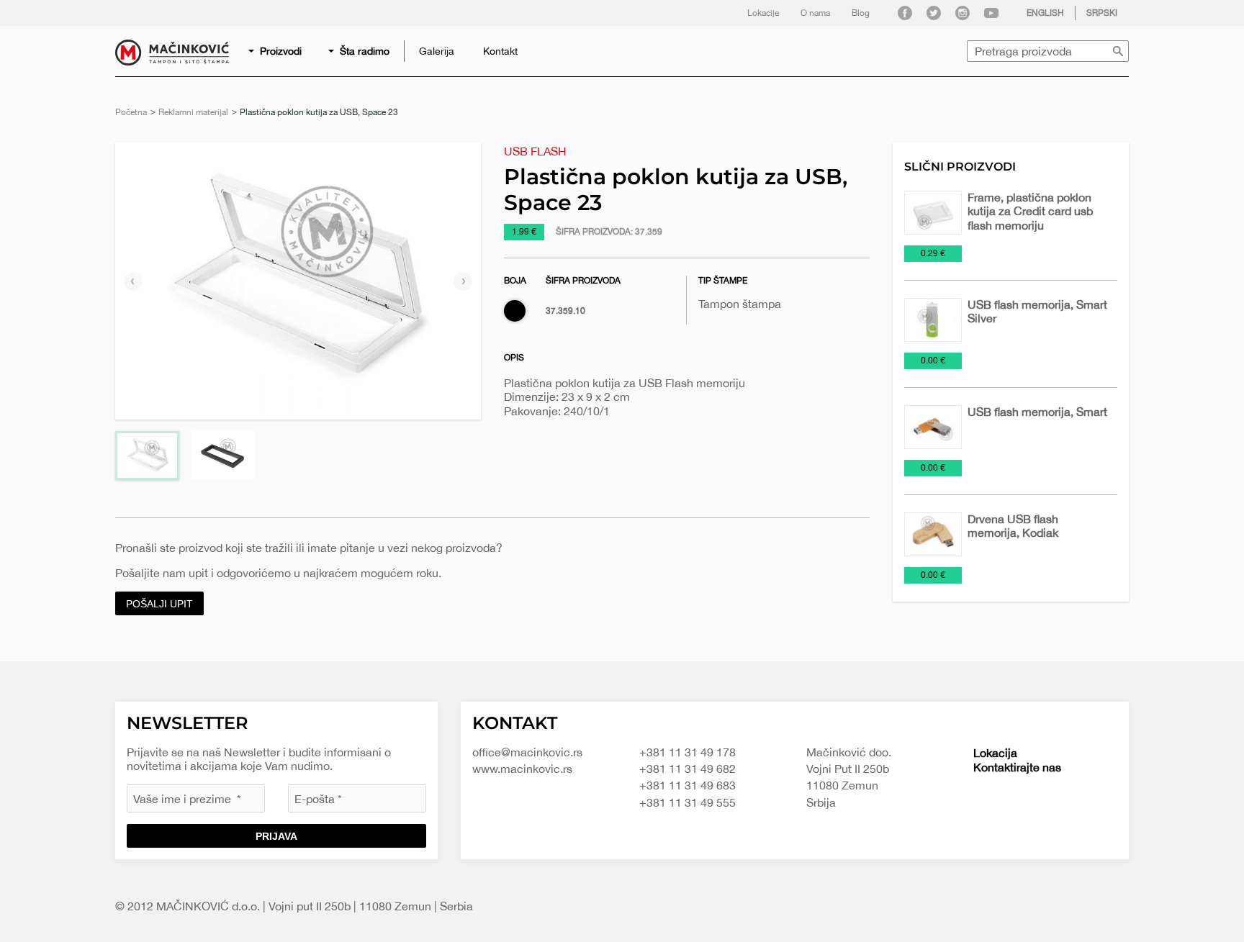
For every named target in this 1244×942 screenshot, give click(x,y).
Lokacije (763, 13)
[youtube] (991, 13)
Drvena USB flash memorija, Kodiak (1013, 525)
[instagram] (962, 13)
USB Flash (535, 151)
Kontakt (500, 51)
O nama (815, 13)
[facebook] (905, 13)
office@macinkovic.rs (527, 752)
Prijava (276, 836)
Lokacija (995, 752)
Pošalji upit (159, 604)
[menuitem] (276, 51)
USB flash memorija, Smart (1037, 411)
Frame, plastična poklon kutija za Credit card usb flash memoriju (1030, 211)
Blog (861, 13)
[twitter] (934, 13)
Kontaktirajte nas (1017, 767)
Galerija (436, 51)
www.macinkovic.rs (522, 768)
